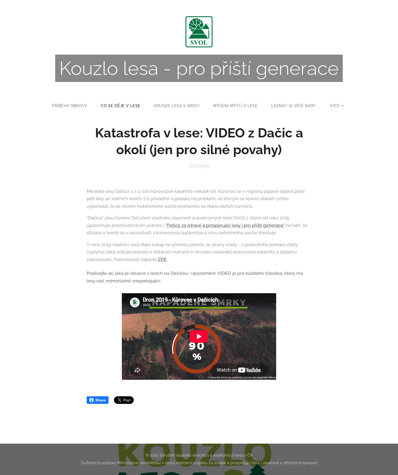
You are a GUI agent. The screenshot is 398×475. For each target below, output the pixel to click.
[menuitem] (73, 106)
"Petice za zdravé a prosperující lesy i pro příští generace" (225, 225)
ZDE (162, 259)
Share (100, 400)
